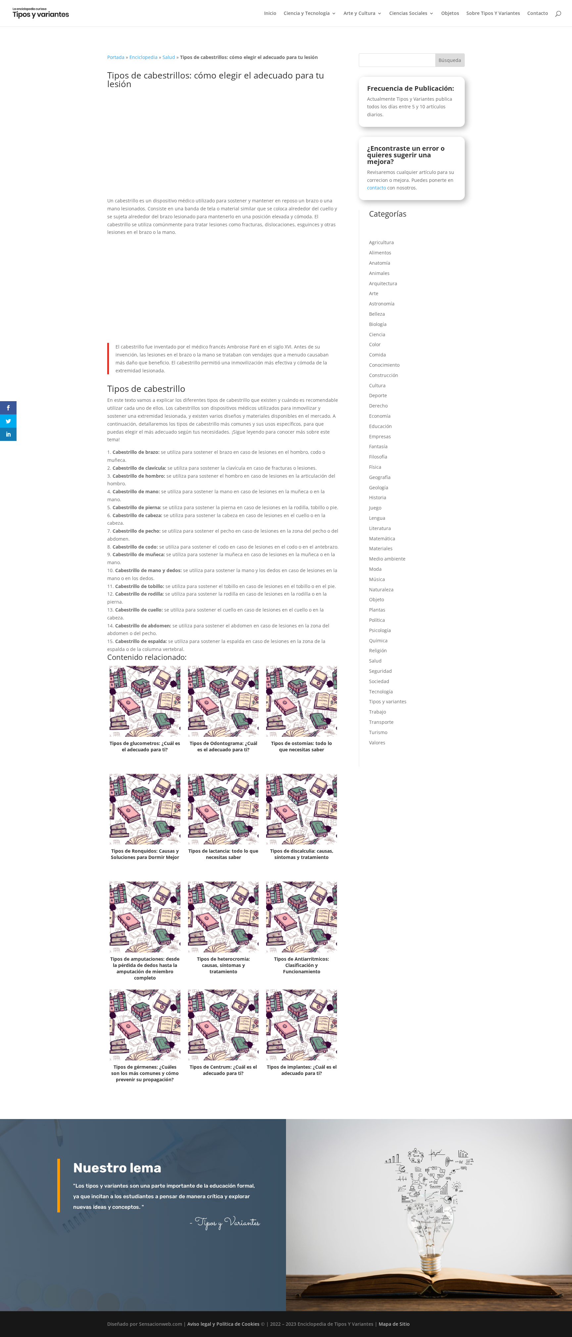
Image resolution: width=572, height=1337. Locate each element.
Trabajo (377, 712)
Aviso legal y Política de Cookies (223, 1324)
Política (377, 620)
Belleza (377, 314)
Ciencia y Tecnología (307, 13)
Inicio (270, 13)
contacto (376, 188)
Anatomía (379, 263)
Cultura (377, 385)
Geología (378, 487)
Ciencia (377, 334)
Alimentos (380, 252)
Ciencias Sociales (408, 13)
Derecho (378, 405)
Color (375, 344)
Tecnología (381, 691)
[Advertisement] (223, 147)
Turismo (378, 732)
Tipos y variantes (387, 701)
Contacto (537, 13)
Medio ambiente (387, 559)
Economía (380, 416)
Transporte (381, 722)
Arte (373, 293)
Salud (169, 57)
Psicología (380, 630)
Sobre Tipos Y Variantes (493, 13)
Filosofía (378, 457)
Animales (379, 273)
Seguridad (380, 671)
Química (378, 640)
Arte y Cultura (359, 13)
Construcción (383, 375)
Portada (115, 57)
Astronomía (382, 303)
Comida (377, 354)
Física (375, 467)
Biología (378, 324)
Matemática (382, 538)
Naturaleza (381, 589)
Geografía (380, 477)
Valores (377, 742)
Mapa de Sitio (394, 1324)
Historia (377, 497)
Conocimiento (384, 365)
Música (377, 579)
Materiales (381, 548)
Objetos (450, 13)
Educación (380, 426)
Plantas (377, 610)
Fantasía (378, 446)
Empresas (380, 436)
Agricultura (381, 242)
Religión (378, 650)
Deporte (378, 395)
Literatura (380, 528)
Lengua (377, 518)
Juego (375, 508)
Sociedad (379, 681)
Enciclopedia (143, 57)
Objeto (376, 599)
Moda (375, 569)
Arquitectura (383, 283)
